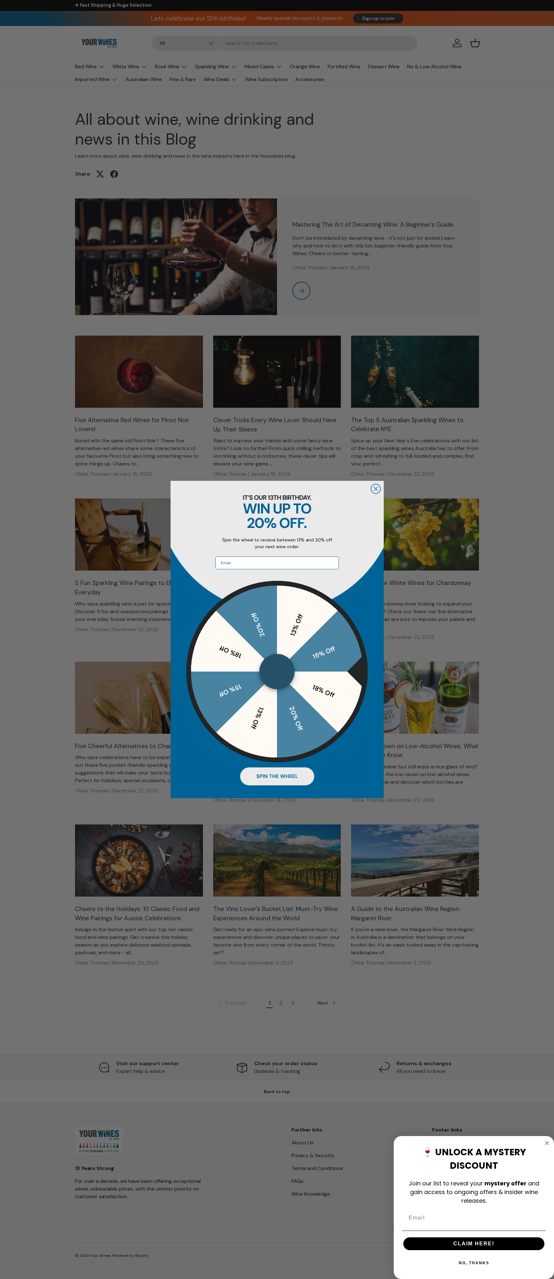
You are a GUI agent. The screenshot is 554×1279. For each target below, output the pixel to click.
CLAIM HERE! (473, 1243)
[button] (277, 776)
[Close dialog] (376, 489)
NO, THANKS (474, 1263)
